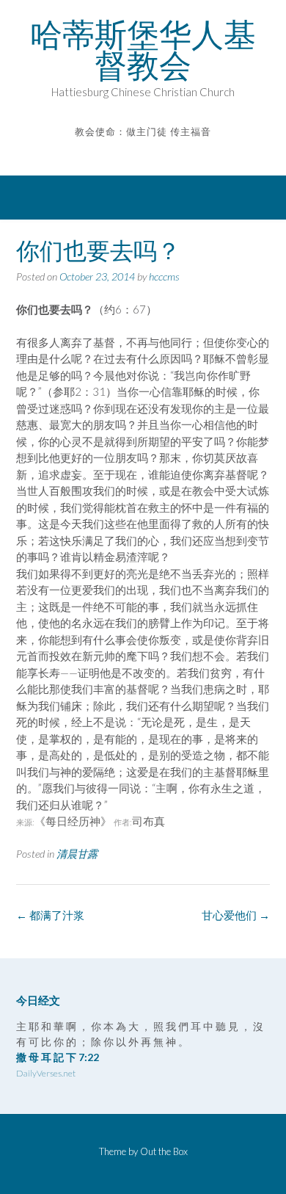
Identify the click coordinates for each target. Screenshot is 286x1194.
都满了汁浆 (50, 915)
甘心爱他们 (236, 915)
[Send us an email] (133, 153)
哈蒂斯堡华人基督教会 (143, 50)
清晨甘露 (77, 853)
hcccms (164, 276)
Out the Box (164, 1151)
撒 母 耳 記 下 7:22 (57, 1057)
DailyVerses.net (46, 1073)
